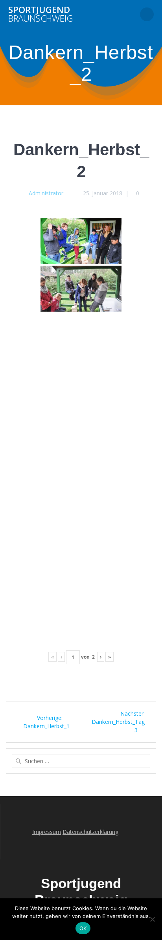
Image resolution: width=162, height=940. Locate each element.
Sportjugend (40, 14)
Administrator (46, 193)
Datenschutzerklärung (90, 831)
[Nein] (152, 919)
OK (83, 928)
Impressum (46, 831)
